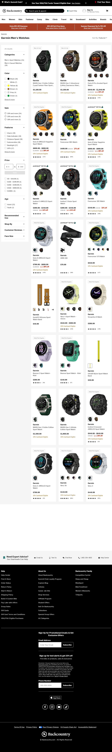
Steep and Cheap (81, 579)
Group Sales (5, 606)
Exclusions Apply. (43, 664)
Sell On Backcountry (46, 606)
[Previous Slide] (26, 3)
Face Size (9, 236)
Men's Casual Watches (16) (13, 64)
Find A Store (6, 579)
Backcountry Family (83, 571)
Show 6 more (10, 99)
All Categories (43, 618)
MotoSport (79, 583)
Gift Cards (5, 610)
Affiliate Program (44, 598)
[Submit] (26, 11)
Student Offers (43, 602)
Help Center (5, 575)
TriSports (79, 594)
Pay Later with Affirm (9, 602)
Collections (42, 610)
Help (3, 571)
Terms (56, 676)
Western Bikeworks (82, 591)
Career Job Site (44, 591)
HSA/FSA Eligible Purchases (12, 618)
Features (9, 127)
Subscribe (67, 645)
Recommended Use (12, 216)
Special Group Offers (46, 614)
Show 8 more (10, 151)
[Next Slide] (85, 3)
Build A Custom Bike (9, 598)
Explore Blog (43, 583)
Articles (41, 587)
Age (6, 198)
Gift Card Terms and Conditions (13, 614)
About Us (42, 571)
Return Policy (6, 587)
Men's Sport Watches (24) (14, 60)
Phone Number (44, 681)
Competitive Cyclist (82, 575)
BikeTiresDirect (81, 587)
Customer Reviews (13, 230)
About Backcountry (45, 575)
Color (7, 73)
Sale (7, 107)
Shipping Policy (7, 594)
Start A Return (6, 591)
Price (7, 160)
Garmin (4, 34)
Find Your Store (103, 2)
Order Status (6, 583)
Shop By (8, 224)
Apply (15, 173)
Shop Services (43, 594)
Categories (10, 54)
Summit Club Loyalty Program (50, 579)
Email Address (44, 640)
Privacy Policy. (64, 676)
